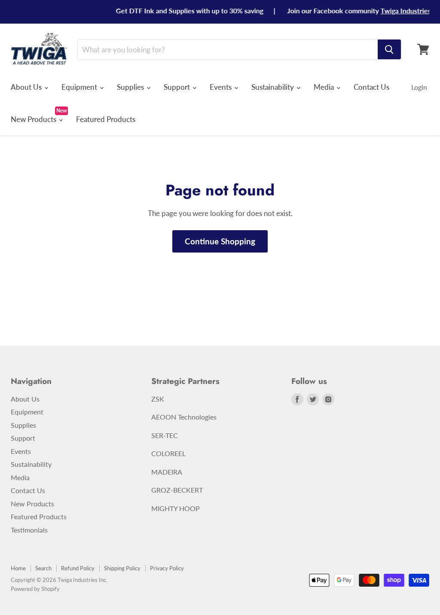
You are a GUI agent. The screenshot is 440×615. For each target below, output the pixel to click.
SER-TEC (164, 435)
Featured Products (105, 119)
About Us (27, 86)
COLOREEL (168, 453)
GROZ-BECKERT (177, 490)
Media (325, 86)
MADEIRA (166, 472)
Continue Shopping (220, 241)
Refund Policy (78, 568)
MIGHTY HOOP (175, 508)
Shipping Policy (122, 568)
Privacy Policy (167, 568)
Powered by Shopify (35, 588)
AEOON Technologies (184, 417)
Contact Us (371, 86)
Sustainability (273, 86)
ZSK (157, 399)
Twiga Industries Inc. (405, 10)
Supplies (131, 86)
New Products (34, 119)
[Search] (389, 49)
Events (221, 86)
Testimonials (29, 530)
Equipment (80, 86)
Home (18, 568)
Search (43, 568)
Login (419, 87)
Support (178, 86)
